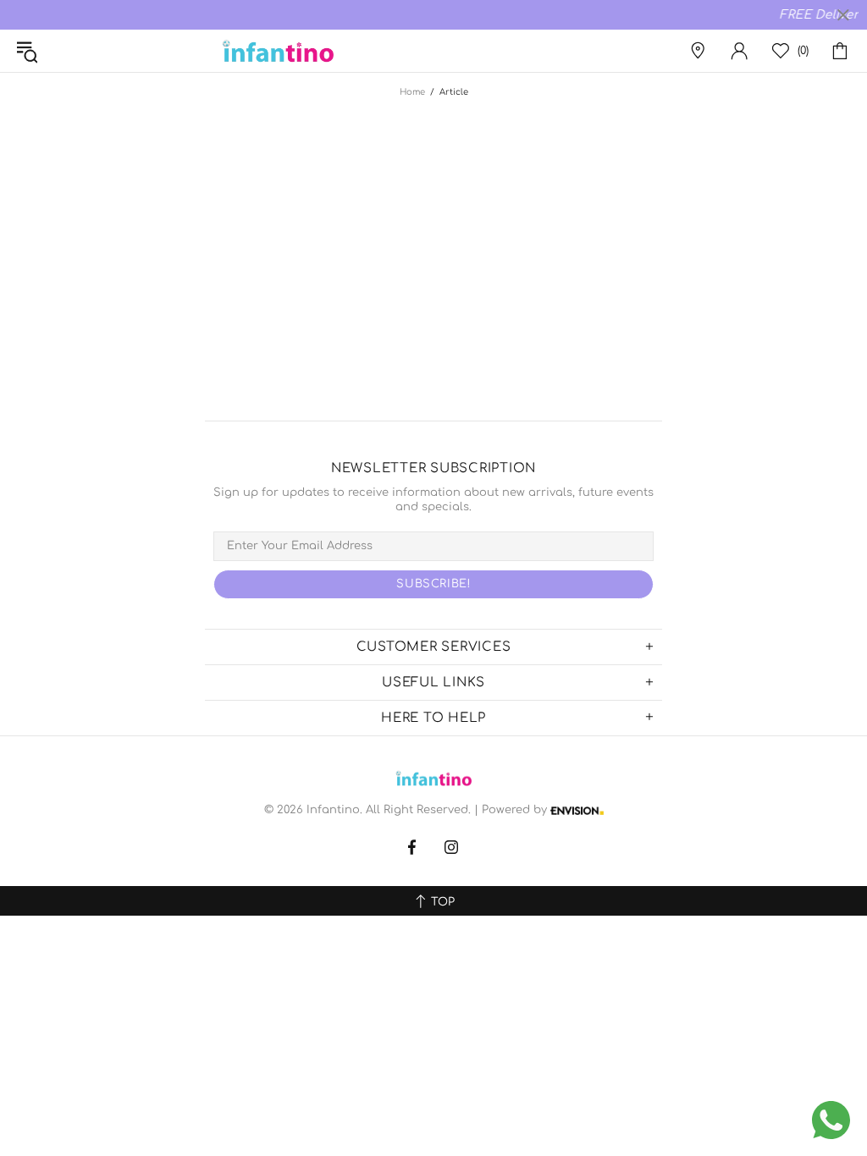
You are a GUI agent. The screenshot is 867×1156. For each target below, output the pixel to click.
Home (412, 91)
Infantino (278, 51)
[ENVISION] (577, 810)
